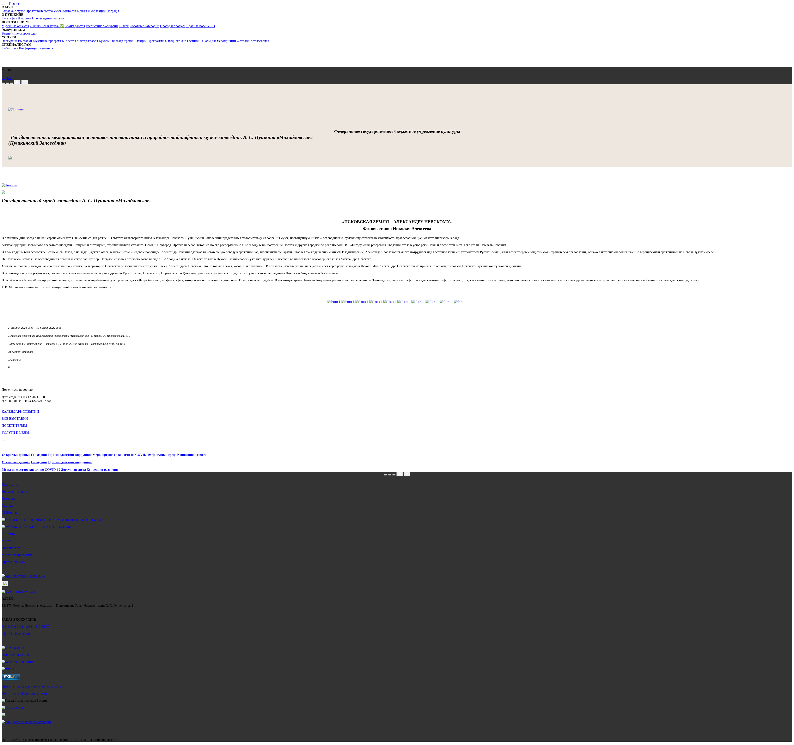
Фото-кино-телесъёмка (253, 41)
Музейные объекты (15, 26)
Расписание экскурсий (102, 26)
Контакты (69, 11)
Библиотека (10, 48)
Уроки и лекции (135, 41)
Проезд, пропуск (13, 562)
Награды (112, 11)
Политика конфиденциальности (24, 693)
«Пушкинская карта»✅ (47, 26)
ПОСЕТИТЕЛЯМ (14, 425)
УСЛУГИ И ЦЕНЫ (15, 432)
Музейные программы (49, 41)
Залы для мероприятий (220, 41)
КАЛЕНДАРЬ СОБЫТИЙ (20, 411)
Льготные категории (144, 26)
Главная (12, 3)
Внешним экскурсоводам (19, 33)
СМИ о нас (9, 512)
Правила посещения (200, 26)
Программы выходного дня (166, 41)
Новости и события (15, 491)
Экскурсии (9, 41)
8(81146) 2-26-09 (37, 626)
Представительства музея (43, 11)
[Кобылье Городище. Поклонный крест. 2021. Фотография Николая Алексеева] (390, 301)
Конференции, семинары (36, 48)
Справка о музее (13, 11)
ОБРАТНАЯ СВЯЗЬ (16, 654)
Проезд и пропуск (172, 26)
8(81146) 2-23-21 (13, 626)
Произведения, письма (48, 18)
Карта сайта (10, 484)
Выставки (25, 41)
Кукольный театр (111, 41)
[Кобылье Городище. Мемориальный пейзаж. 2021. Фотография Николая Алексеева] (446, 301)
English (7, 78)
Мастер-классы (87, 41)
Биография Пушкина (16, 18)
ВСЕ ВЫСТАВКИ (15, 418)
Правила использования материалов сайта (31, 686)
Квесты (70, 41)
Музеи (6, 541)
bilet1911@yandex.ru (16, 633)
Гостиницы (195, 41)
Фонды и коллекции (91, 11)
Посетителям (11, 548)
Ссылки (7, 505)
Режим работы (75, 26)
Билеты (124, 26)
